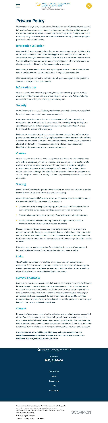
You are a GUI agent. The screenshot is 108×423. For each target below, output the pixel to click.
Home (53, 376)
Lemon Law (54, 381)
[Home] (53, 6)
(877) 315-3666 (54, 360)
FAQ (54, 386)
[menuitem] (19, 418)
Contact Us (54, 390)
